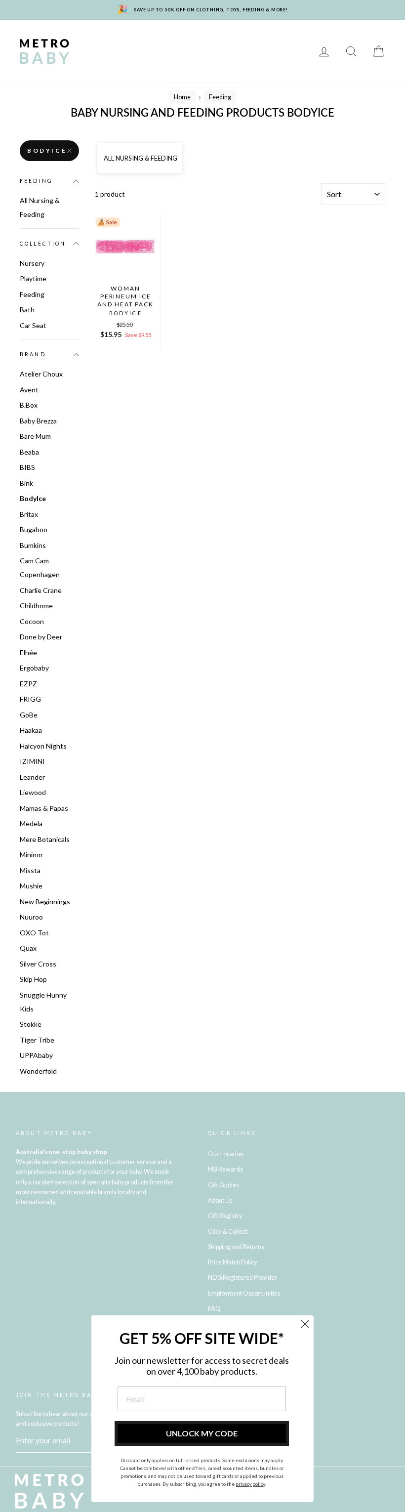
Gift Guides (223, 1185)
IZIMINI (32, 761)
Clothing (166, 51)
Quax (28, 948)
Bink (26, 483)
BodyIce (47, 150)
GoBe (29, 715)
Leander (32, 777)
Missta (30, 870)
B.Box (29, 405)
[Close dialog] (305, 1324)
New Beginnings (45, 901)
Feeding (98, 51)
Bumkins (33, 545)
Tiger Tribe (37, 1040)
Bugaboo (33, 529)
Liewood (33, 792)
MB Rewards (159, 65)
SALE (119, 65)
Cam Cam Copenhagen (40, 567)
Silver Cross (38, 964)
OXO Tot (34, 932)
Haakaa (31, 730)
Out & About (276, 51)
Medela (31, 823)
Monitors (212, 37)
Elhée (28, 652)
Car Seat (33, 325)
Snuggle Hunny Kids (43, 1002)
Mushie (31, 886)
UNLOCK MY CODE (202, 1433)
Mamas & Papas (44, 808)
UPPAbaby (36, 1055)
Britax (29, 514)
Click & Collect (227, 1231)
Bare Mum (35, 436)
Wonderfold (38, 1071)
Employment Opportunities (244, 1293)
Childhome (36, 605)
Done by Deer (41, 636)
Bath (131, 51)
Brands (97, 37)
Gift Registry (215, 65)
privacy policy (250, 1484)
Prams (133, 37)
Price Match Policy (232, 1262)
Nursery (169, 37)
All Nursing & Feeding (40, 207)
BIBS (27, 467)
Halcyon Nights (43, 746)
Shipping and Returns (236, 1247)
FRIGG (30, 699)
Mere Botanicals (45, 839)
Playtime (256, 37)
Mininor (31, 854)
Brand (33, 354)
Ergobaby (34, 668)
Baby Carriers (218, 51)
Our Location (225, 1154)
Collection (43, 244)
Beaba (29, 452)
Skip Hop (33, 979)
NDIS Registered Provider (242, 1277)
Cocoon (32, 621)
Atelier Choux (41, 374)
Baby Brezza (38, 421)
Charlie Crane (41, 590)
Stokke (30, 1024)
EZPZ (28, 683)
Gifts (92, 65)
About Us (220, 1200)
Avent (29, 389)
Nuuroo (31, 917)
